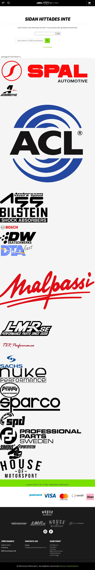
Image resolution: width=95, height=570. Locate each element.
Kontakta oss (54, 545)
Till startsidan (47, 47)
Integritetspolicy (55, 553)
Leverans (53, 549)
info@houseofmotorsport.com (35, 547)
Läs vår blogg (54, 555)
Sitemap (62, 566)
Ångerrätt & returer (56, 551)
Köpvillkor (53, 547)
